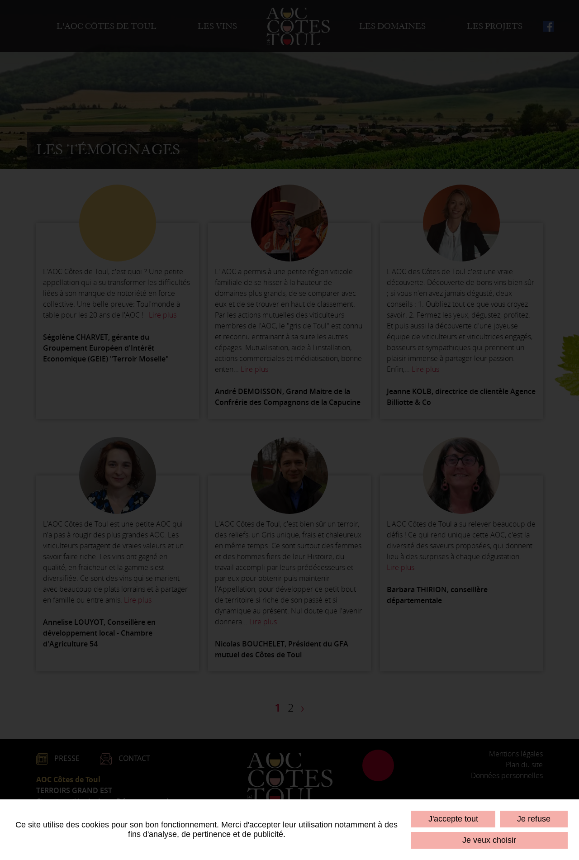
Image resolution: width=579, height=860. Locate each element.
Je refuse (534, 818)
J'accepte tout (453, 818)
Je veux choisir (489, 840)
